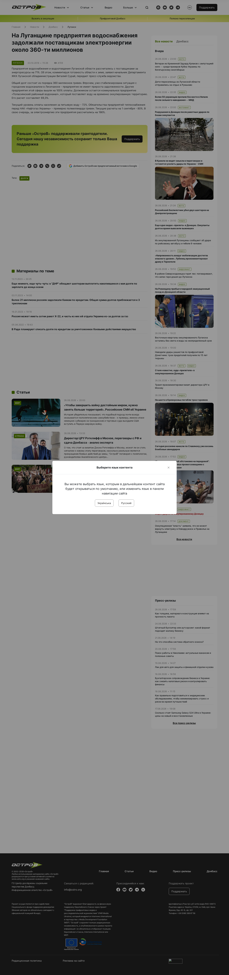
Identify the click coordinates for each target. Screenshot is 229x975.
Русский (126, 503)
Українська (104, 503)
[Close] (168, 467)
